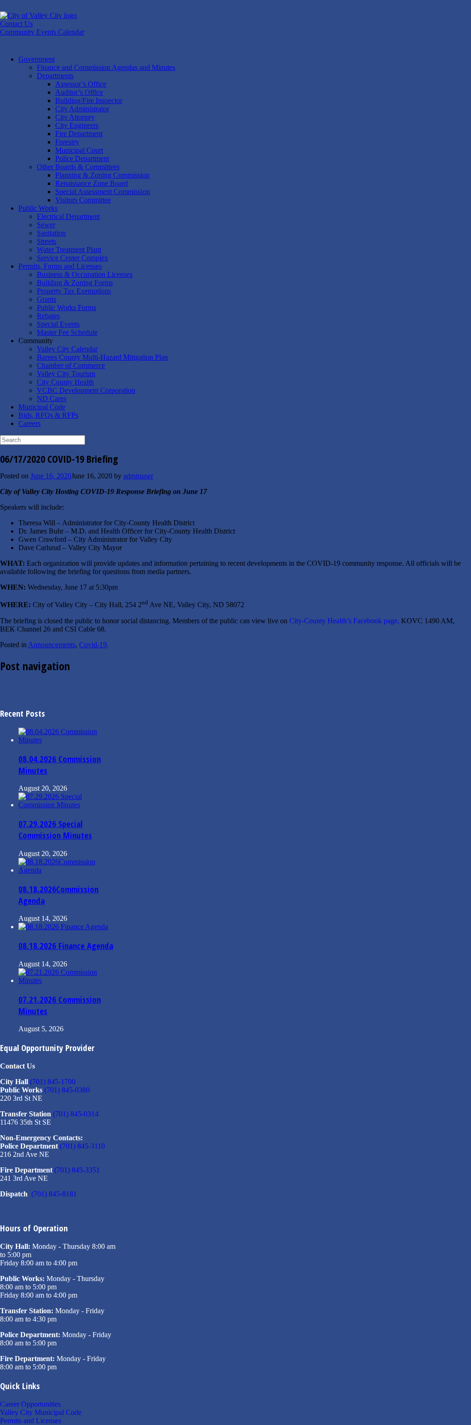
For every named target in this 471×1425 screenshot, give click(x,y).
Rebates (48, 316)
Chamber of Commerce (71, 365)
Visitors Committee (83, 200)
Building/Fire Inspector (88, 100)
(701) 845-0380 (67, 1090)
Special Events (58, 324)
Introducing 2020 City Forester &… (57, 686)
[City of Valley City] (38, 15)
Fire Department (79, 134)
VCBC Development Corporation (86, 390)
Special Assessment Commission (102, 191)
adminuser (138, 476)
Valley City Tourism (66, 374)
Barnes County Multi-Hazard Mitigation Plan (102, 357)
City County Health (65, 382)
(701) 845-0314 (75, 1114)
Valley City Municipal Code (40, 1412)
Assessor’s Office (80, 84)
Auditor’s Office (79, 92)
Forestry (67, 142)
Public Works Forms (66, 307)
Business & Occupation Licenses (84, 274)
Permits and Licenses (30, 1421)
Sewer (46, 225)
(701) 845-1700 (52, 1082)
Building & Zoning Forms (75, 283)
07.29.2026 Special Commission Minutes (55, 829)
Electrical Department (68, 216)
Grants (46, 299)
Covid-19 (93, 645)
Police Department (82, 158)
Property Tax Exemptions (74, 291)
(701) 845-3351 (77, 1170)
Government (36, 59)
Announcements (51, 645)
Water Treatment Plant (69, 249)
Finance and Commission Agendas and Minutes (106, 67)
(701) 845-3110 (82, 1146)
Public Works (37, 208)
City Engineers (76, 125)
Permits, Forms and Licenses (60, 266)
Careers (29, 423)
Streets (46, 241)
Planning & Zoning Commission (102, 175)
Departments (55, 76)
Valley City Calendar (67, 349)
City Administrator (82, 109)
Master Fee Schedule (67, 332)
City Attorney (75, 117)
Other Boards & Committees (78, 167)
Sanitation (51, 233)
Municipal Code (41, 407)
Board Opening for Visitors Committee (61, 695)
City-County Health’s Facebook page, (344, 621)
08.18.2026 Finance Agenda (65, 945)
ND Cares (51, 398)
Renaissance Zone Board (91, 183)
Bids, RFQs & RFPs (48, 415)
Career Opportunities (30, 1404)
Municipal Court (79, 150)
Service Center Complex (72, 258)
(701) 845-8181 (54, 1194)
